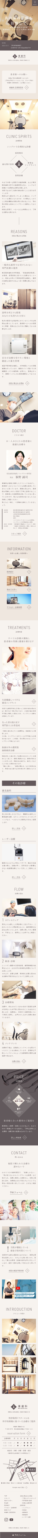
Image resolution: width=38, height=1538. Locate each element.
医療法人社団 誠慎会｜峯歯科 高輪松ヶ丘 (19, 1527)
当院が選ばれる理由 (26, 1496)
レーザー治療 (26, 1517)
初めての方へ (8, 1500)
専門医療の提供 (27, 1500)
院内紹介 (7, 1505)
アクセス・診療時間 (10, 1507)
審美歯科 (25, 1515)
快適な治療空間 (27, 1503)
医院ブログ (7, 1510)
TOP (5, 1496)
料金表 (6, 1503)
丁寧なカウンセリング (29, 1498)
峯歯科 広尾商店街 (10, 1512)
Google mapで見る (18, 1487)
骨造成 (24, 1510)
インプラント (26, 1507)
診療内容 (22, 1505)
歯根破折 (25, 1512)
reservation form (16, 1433)
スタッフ (7, 1498)
